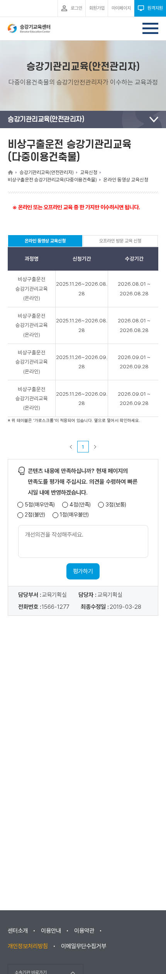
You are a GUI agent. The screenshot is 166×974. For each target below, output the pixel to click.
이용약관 (84, 930)
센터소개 (18, 930)
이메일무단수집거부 (83, 946)
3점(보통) (115, 504)
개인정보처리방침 (28, 946)
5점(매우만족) (40, 504)
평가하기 (83, 571)
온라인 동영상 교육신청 (45, 242)
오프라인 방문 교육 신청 (120, 241)
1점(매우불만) (74, 514)
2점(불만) (35, 514)
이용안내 (51, 930)
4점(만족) (80, 504)
